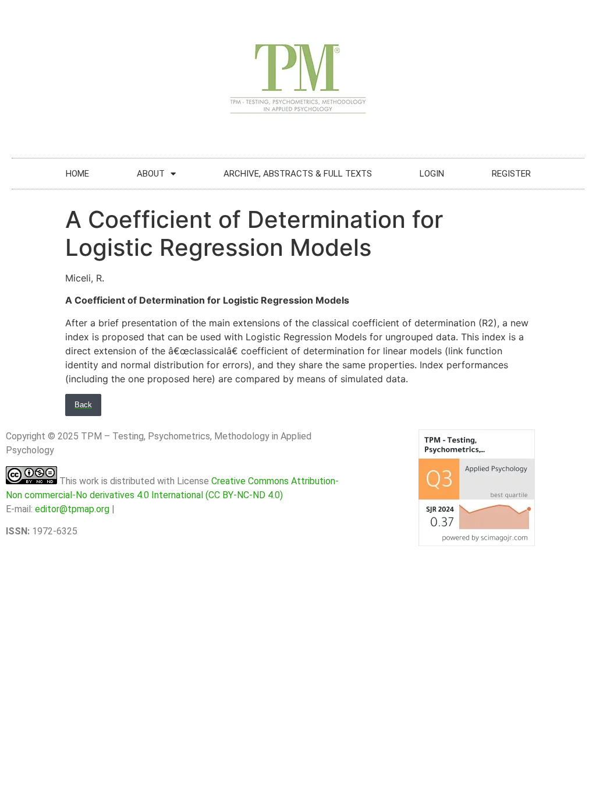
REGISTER (511, 173)
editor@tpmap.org (72, 509)
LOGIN (432, 173)
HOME (77, 173)
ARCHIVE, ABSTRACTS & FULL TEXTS (298, 173)
